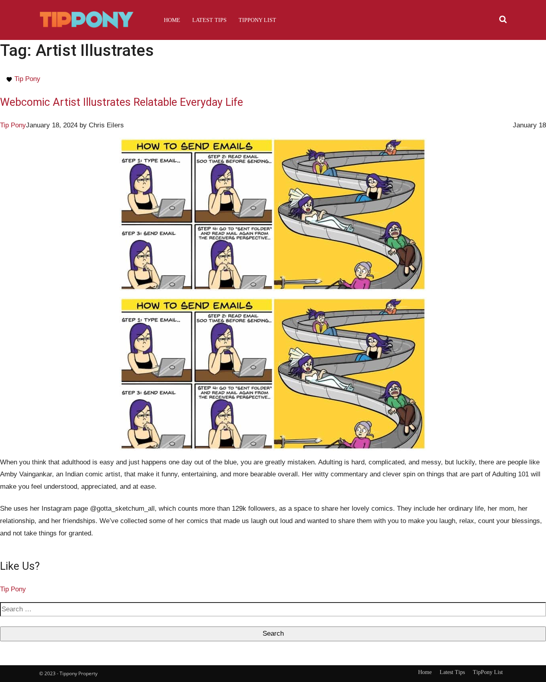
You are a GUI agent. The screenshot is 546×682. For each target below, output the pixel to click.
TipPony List (257, 20)
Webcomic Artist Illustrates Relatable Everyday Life (121, 102)
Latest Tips (209, 20)
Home (172, 20)
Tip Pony (27, 79)
